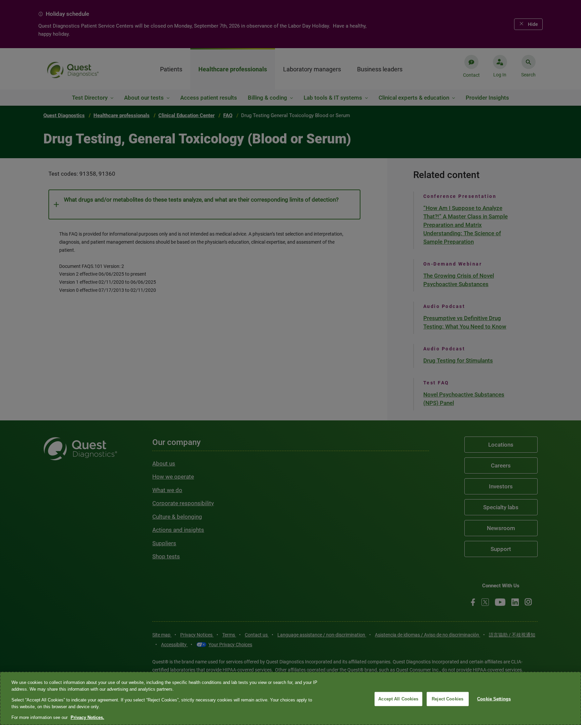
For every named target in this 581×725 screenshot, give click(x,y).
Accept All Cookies (398, 698)
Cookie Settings (494, 698)
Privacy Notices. (87, 717)
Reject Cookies (447, 698)
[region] (290, 698)
